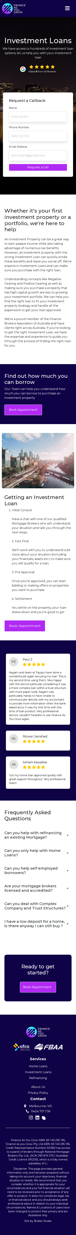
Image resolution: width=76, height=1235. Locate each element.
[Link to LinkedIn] (37, 1117)
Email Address (18, 146)
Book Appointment (23, 410)
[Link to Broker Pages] (44, 1117)
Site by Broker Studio (38, 1221)
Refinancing (38, 1078)
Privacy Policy (38, 1093)
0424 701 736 (40, 1111)
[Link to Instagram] (31, 1117)
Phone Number (19, 127)
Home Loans (38, 1066)
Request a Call (38, 167)
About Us (38, 1087)
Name (13, 108)
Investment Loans (38, 1072)
